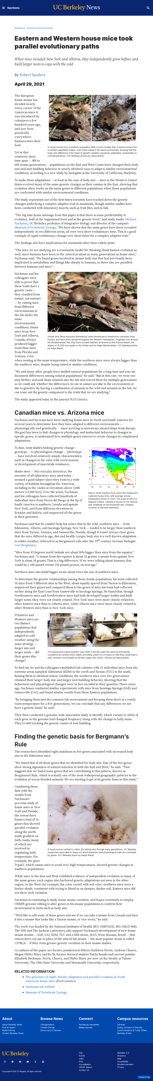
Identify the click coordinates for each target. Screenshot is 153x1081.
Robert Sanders (32, 74)
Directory (121, 1056)
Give (81, 1061)
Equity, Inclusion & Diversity (129, 1027)
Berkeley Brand (124, 1033)
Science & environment (40, 28)
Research (20, 28)
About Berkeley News (12, 1024)
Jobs (81, 1058)
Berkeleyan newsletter (89, 1024)
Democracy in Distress (51, 1030)
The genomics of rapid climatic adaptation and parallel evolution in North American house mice (75, 979)
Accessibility (122, 1061)
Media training (8, 1030)
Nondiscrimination (125, 1064)
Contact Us (84, 1070)
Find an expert (8, 1027)
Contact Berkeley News (13, 1033)
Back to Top (145, 1077)
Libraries (121, 1024)
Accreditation (85, 1064)
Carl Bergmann (25, 545)
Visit (80, 1053)
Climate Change (48, 1027)
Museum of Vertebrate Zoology (35, 227)
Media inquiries (85, 1027)
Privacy (120, 1067)
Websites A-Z (123, 1053)
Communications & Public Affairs (132, 1030)
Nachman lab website (40, 987)
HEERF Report (85, 1067)
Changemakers (47, 1024)
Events (82, 1056)
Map (119, 1058)
